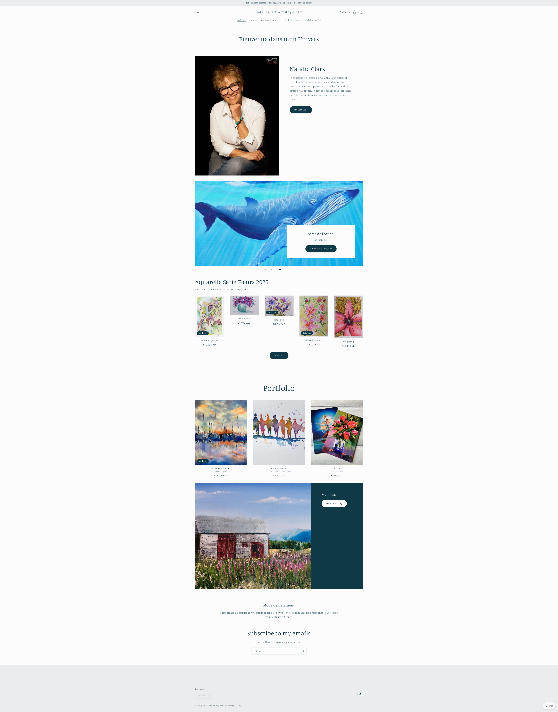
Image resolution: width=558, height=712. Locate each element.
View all (279, 355)
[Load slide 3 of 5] (275, 269)
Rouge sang (348, 342)
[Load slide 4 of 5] (280, 269)
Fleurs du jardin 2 (313, 340)
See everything (334, 503)
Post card (336, 468)
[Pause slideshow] (299, 269)
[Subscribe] (303, 651)
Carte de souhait (279, 468)
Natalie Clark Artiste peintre (212, 706)
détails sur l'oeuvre (318, 248)
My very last (300, 109)
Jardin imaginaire (209, 340)
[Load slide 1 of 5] (266, 269)
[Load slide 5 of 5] (284, 269)
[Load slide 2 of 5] (271, 269)
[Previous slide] (259, 269)
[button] (198, 12)
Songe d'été (279, 320)
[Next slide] (292, 269)
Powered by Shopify (233, 706)
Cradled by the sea (221, 468)
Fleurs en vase (244, 318)
